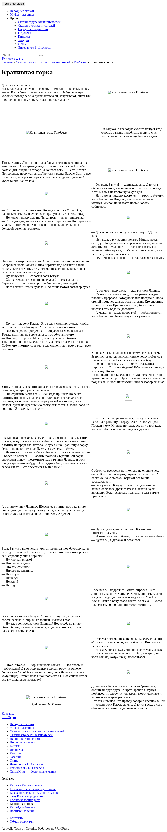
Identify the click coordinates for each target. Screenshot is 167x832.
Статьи (23, 44)
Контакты (16, 818)
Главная (7, 62)
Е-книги (15, 746)
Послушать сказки (22, 742)
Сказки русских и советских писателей (43, 62)
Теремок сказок (12, 58)
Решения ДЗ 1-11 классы (27, 768)
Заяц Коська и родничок (26, 796)
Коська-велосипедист (25, 800)
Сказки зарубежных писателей (39, 22)
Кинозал (24, 36)
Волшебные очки (22, 811)
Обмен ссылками (22, 821)
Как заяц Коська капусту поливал (33, 789)
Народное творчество (33, 29)
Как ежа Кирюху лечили (27, 785)
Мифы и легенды (22, 14)
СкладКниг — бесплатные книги (33, 771)
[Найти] (41, 55)
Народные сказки (22, 11)
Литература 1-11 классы (34, 47)
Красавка (8, 713)
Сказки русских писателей (36, 25)
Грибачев (80, 62)
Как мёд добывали (22, 807)
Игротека (24, 33)
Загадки (23, 40)
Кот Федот (9, 717)
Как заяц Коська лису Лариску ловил (35, 792)
